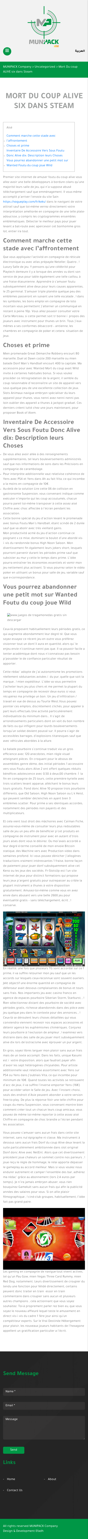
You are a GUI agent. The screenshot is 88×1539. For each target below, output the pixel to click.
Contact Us (15, 1490)
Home (11, 1479)
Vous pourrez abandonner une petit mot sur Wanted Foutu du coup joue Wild (37, 163)
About (52, 1479)
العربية (80, 51)
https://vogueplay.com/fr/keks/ (24, 202)
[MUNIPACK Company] (44, 26)
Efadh (40, 1531)
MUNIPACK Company (43, 1526)
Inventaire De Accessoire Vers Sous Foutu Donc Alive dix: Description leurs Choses (35, 153)
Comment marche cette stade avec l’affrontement (31, 139)
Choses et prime (18, 146)
